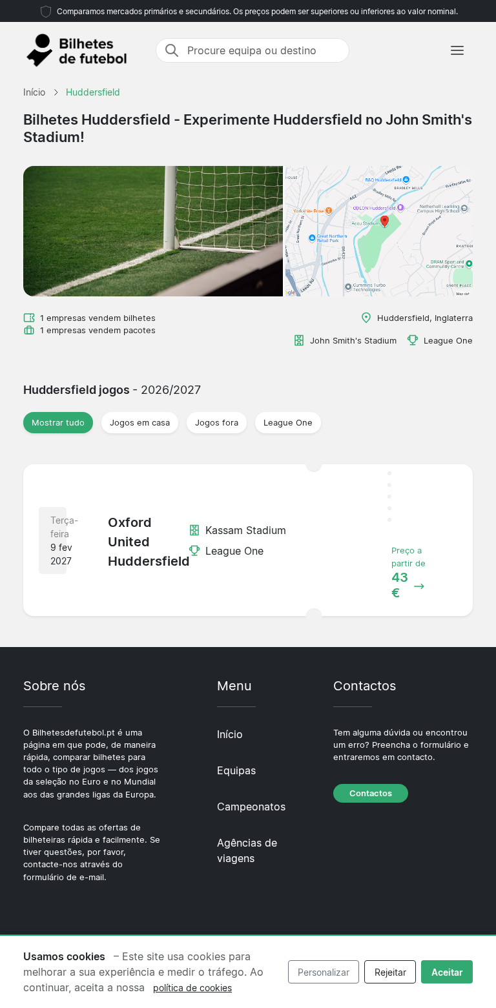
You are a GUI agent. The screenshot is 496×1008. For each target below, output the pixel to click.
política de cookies (192, 987)
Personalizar (323, 972)
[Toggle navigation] (457, 50)
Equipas (236, 770)
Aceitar (447, 972)
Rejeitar (390, 972)
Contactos (370, 793)
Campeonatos (251, 806)
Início (230, 734)
